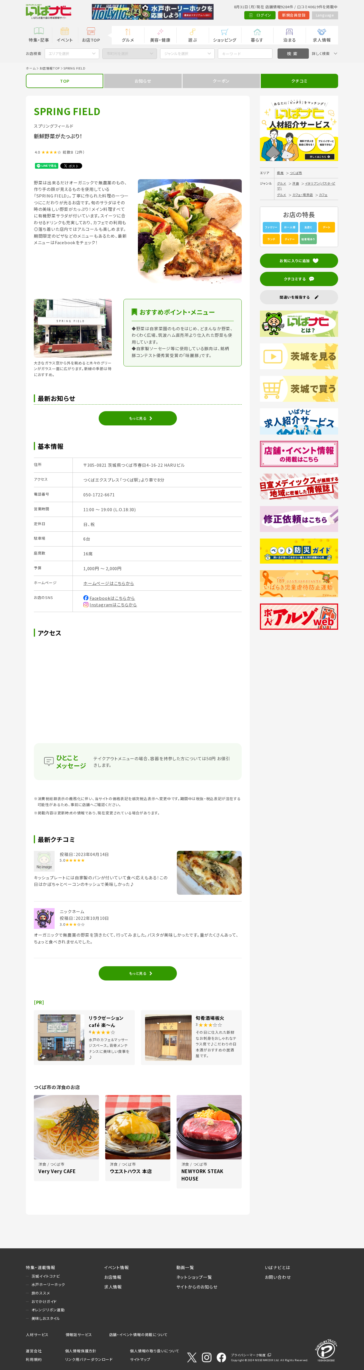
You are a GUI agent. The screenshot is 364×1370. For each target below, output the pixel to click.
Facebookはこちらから (112, 598)
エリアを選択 (59, 53)
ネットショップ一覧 (194, 1277)
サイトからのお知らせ (197, 1287)
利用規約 (34, 1359)
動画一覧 (185, 1267)
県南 (280, 172)
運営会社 (34, 1350)
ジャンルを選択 (176, 53)
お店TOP (91, 40)
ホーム (31, 68)
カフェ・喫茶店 (302, 194)
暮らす (257, 40)
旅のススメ (41, 1293)
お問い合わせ (278, 1277)
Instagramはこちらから (113, 604)
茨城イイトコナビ (46, 1276)
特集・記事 (39, 40)
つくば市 (296, 172)
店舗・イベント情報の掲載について (138, 1334)
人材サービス (37, 1334)
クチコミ (299, 81)
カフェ (323, 194)
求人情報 (322, 40)
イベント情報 (116, 1267)
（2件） (80, 152)
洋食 (295, 183)
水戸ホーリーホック (48, 1284)
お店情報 (113, 1277)
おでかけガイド (44, 1301)
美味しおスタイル (46, 1318)
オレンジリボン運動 (48, 1309)
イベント (65, 40)
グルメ (128, 40)
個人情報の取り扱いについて (154, 1350)
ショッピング (225, 40)
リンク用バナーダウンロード (89, 1359)
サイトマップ (140, 1359)
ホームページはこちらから (108, 583)
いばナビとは (277, 1267)
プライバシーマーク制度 (248, 1355)
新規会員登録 (294, 15)
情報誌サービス (79, 1334)
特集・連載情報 (40, 1267)
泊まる (289, 40)
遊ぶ (192, 40)
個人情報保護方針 (80, 1350)
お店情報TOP (50, 68)
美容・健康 (160, 40)
